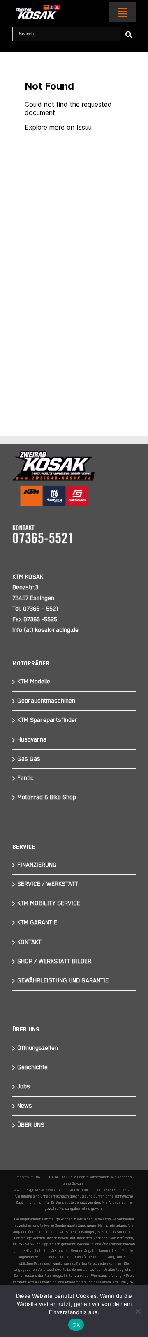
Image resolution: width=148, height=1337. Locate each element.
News (24, 1105)
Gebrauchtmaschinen (46, 700)
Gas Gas (28, 758)
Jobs (23, 1086)
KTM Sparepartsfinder (47, 720)
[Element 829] (36, 8)
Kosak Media (45, 1190)
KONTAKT (29, 942)
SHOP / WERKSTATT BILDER (54, 961)
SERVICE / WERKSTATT (47, 884)
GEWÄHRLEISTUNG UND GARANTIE (63, 980)
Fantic (25, 778)
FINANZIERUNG (37, 864)
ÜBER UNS (30, 1124)
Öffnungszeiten (37, 1048)
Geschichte (32, 1067)
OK (76, 1324)
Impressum (25, 1177)
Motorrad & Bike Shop (46, 797)
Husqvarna (31, 739)
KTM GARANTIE (37, 922)
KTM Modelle (33, 681)
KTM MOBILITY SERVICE (48, 903)
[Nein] (138, 1311)
